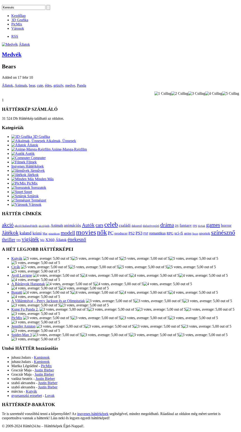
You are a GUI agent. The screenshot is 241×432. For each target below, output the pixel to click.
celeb (111, 224)
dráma (167, 225)
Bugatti (16, 292)
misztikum (54, 233)
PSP (145, 233)
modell (68, 233)
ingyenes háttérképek (92, 414)
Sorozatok (38, 187)
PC (110, 232)
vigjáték (30, 239)
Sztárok (32, 196)
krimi (37, 233)
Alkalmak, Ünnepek (60, 141)
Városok (17, 28)
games (213, 225)
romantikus (157, 233)
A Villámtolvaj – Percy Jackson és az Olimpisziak (48, 301)
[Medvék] (10, 44)
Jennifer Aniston (23, 326)
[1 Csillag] (162, 93)
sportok (204, 233)
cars (99, 225)
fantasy (186, 225)
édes (48, 85)
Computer (38, 158)
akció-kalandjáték (26, 225)
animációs (72, 225)
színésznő (223, 232)
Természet (38, 200)
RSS (14, 36)
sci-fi (178, 233)
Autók (29, 154)
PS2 (132, 233)
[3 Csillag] (196, 93)
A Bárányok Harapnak (28, 284)
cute (40, 85)
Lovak (50, 396)
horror (226, 225)
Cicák (15, 267)
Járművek (37, 171)
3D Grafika (19, 20)
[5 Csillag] (230, 93)
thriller (8, 239)
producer (121, 233)
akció (8, 225)
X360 (50, 240)
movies (86, 232)
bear (32, 85)
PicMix (16, 24)
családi (125, 225)
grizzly (58, 85)
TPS (18, 240)
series (187, 233)
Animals (21, 85)
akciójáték (44, 226)
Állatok (24, 44)
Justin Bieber (44, 370)
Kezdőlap (18, 16)
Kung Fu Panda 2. (25, 309)
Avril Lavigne (21, 275)
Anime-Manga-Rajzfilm (69, 149)
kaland (26, 232)
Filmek (31, 162)
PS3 (139, 233)
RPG (170, 233)
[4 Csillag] (213, 93)
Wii (42, 240)
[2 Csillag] (179, 93)
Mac (45, 233)
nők (102, 232)
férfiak (201, 225)
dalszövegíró (151, 225)
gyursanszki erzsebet (26, 396)
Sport (27, 192)
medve (70, 85)
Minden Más (44, 179)
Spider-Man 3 (21, 335)
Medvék (11, 54)
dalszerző (137, 225)
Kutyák (16, 258)
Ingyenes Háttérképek (27, 166)
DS (177, 225)
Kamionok (42, 357)
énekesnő (77, 239)
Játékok (32, 175)
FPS (195, 225)
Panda (81, 85)
